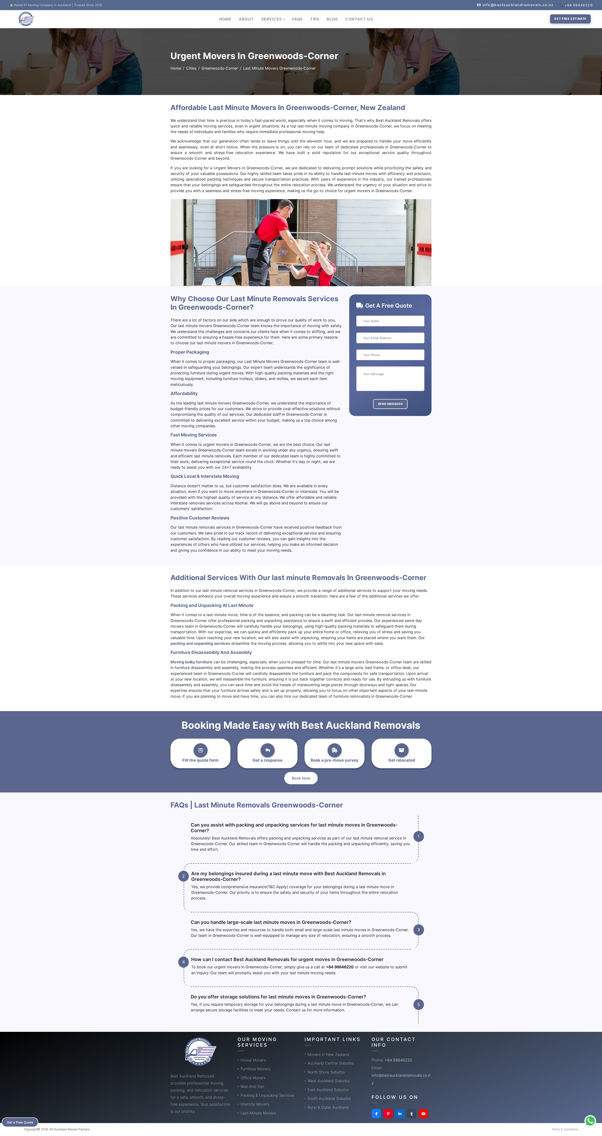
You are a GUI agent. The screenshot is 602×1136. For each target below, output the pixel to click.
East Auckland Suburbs (328, 1089)
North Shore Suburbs (326, 1072)
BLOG (332, 19)
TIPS (314, 19)
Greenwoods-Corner (220, 68)
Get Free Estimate (570, 18)
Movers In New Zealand (328, 1054)
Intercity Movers (255, 1104)
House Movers (253, 1060)
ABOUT (246, 19)
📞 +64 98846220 (576, 5)
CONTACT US (359, 19)
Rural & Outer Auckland (328, 1107)
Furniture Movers (255, 1068)
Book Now (301, 778)
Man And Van (252, 1086)
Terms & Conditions (565, 1129)
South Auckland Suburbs (329, 1098)
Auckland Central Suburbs (331, 1063)
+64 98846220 (340, 967)
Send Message (390, 404)
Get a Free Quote (20, 1122)
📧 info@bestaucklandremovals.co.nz (515, 5)
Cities (191, 68)
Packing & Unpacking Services (267, 1095)
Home (175, 68)
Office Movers (253, 1077)
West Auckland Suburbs (328, 1080)
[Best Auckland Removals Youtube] (423, 1113)
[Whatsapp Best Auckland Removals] (590, 1121)
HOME (225, 19)
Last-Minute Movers (258, 1113)
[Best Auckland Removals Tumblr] (411, 1113)
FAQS (297, 19)
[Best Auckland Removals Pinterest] (388, 1113)
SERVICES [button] (272, 19)
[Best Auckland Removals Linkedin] (399, 1113)
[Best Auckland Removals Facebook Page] (376, 1113)
